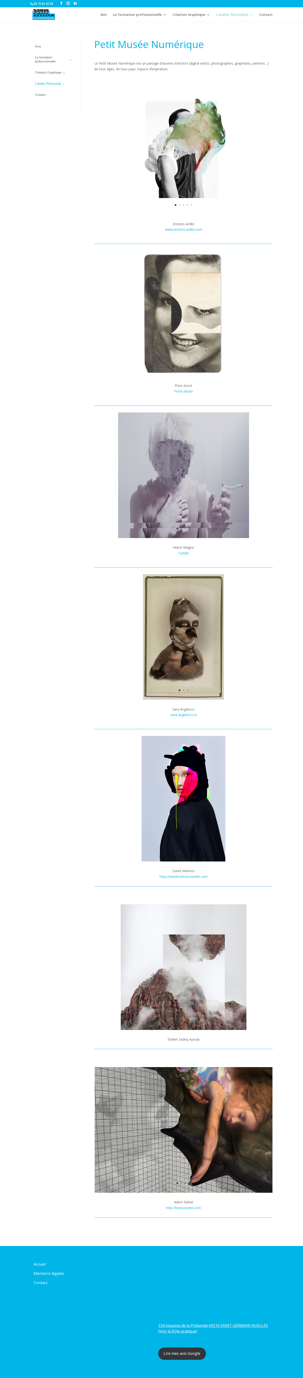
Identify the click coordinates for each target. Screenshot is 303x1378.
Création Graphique (189, 15)
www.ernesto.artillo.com (183, 229)
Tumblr (183, 553)
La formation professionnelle (137, 15)
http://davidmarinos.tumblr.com (184, 876)
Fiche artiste (183, 391)
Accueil (40, 1264)
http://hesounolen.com (183, 1208)
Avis (103, 15)
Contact (266, 15)
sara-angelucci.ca (183, 714)
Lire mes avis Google (182, 1353)
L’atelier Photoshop (232, 15)
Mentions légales (49, 1273)
